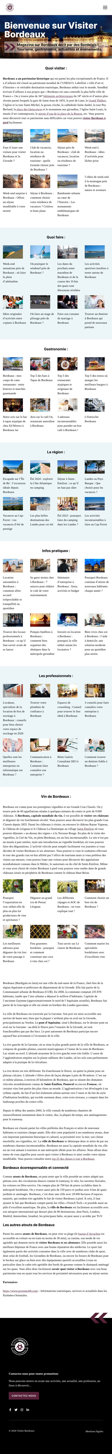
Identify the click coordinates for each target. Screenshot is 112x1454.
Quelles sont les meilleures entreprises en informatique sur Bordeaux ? (13, 765)
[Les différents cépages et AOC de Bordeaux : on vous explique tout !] (67, 890)
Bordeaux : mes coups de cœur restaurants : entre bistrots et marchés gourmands (14, 384)
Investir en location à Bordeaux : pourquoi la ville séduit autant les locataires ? (68, 640)
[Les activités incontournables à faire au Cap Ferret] (95, 508)
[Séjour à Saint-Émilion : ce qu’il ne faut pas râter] (67, 471)
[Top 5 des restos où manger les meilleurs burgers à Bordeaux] (95, 368)
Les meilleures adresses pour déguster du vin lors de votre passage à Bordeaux (14, 952)
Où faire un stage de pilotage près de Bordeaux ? (42, 318)
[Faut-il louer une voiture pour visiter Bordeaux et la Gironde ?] (13, 140)
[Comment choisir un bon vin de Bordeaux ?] (95, 890)
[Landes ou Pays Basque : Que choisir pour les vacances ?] (95, 471)
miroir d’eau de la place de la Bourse (60, 113)
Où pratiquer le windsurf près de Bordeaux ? (40, 268)
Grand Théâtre (97, 100)
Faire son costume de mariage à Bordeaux (68, 318)
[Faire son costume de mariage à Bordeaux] (67, 306)
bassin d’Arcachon (89, 1233)
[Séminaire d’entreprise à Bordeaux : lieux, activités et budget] (67, 570)
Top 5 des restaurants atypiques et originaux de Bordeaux (64, 384)
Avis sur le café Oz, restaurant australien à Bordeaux (42, 421)
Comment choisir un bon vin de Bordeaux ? (97, 902)
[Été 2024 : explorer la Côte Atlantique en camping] (40, 471)
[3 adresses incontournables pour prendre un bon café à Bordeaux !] (67, 409)
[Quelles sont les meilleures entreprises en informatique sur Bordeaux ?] (13, 749)
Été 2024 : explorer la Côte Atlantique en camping (41, 483)
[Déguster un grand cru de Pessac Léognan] (40, 890)
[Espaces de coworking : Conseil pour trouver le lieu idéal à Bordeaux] (67, 695)
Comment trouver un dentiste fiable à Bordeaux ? (96, 761)
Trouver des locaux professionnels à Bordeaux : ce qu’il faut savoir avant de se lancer (14, 640)
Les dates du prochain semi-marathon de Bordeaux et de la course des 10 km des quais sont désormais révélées (68, 277)
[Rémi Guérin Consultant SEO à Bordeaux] (67, 749)
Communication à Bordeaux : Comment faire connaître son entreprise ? (40, 765)
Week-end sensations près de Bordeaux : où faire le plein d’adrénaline (14, 272)
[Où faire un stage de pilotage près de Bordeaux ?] (40, 306)
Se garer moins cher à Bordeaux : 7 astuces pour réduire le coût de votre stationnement (42, 586)
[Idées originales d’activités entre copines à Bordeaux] (13, 306)
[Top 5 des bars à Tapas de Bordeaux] (40, 368)
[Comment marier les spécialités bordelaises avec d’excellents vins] (95, 936)
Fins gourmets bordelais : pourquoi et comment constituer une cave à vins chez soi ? (42, 952)
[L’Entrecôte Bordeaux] (95, 409)
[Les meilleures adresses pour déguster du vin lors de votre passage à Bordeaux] (13, 936)
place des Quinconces (29, 109)
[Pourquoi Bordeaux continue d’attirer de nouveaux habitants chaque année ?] (95, 570)
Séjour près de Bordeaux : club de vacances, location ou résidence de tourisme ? (68, 156)
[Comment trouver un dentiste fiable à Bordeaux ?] (95, 749)
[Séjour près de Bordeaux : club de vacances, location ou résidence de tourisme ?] (67, 140)
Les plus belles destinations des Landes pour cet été (41, 520)
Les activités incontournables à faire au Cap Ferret (96, 520)
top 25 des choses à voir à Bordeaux (73, 1158)
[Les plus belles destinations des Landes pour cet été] (40, 508)
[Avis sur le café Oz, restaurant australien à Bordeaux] (40, 409)
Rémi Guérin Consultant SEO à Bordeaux (67, 761)
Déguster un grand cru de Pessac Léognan (41, 902)
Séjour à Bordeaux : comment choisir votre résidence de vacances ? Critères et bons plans (42, 202)
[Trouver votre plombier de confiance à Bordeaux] (40, 695)
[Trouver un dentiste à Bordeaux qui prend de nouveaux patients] (95, 306)
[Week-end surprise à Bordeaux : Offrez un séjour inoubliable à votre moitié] (13, 185)
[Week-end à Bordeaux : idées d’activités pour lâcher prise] (95, 140)
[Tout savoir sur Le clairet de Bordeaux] (67, 936)
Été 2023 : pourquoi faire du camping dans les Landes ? (69, 520)
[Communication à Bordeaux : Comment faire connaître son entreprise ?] (40, 749)
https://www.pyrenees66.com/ (20, 1290)
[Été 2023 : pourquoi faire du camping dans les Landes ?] (67, 508)
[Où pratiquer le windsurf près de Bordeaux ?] (40, 256)
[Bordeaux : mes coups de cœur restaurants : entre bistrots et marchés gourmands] (13, 368)
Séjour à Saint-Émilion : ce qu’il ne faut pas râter (67, 483)
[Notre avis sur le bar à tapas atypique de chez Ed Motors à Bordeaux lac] (13, 409)
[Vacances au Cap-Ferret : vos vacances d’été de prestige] (13, 508)
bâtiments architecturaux (58, 96)
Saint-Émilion (85, 828)
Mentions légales (94, 1431)
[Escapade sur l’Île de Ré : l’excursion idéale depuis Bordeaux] (13, 471)
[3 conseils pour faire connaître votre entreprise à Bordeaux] (95, 695)
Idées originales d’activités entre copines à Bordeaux (14, 318)
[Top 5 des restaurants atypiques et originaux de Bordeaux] (67, 368)
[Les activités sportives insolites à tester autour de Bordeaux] (95, 256)
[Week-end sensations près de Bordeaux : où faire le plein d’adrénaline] (13, 256)
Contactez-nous (24, 1395)
